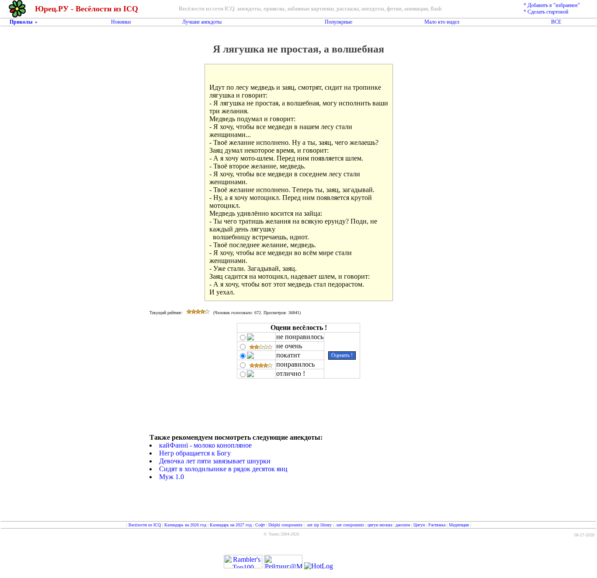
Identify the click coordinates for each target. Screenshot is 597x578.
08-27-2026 (584, 535)
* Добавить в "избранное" (552, 5)
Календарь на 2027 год (231, 524)
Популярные (338, 22)
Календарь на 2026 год (185, 524)
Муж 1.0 (171, 476)
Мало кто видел (441, 22)
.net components (349, 524)
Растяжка (436, 524)
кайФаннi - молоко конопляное (205, 445)
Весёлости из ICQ (144, 524)
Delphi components (285, 524)
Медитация (459, 524)
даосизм (403, 524)
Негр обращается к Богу (195, 453)
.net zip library (319, 524)
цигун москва (380, 524)
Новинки (121, 22)
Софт (260, 524)
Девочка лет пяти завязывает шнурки (215, 461)
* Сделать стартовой (546, 12)
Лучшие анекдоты (202, 22)
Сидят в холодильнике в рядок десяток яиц (223, 469)
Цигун (419, 524)
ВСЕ (556, 22)
